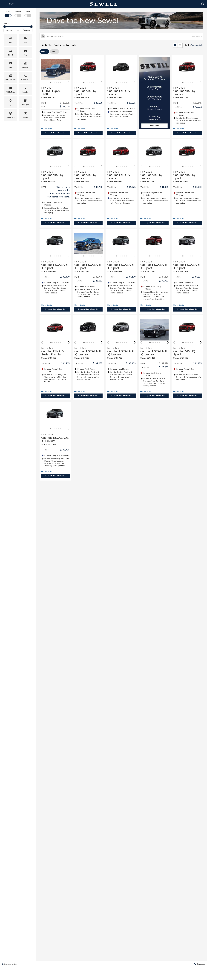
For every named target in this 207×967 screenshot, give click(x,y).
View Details (47, 129)
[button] (203, 4)
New (7, 12)
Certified (18, 12)
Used (28, 12)
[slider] (4, 26)
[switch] (8, 13)
